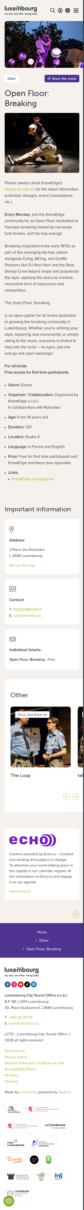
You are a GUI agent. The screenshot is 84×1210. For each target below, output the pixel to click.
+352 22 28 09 (20, 1017)
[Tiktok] (27, 984)
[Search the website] (52, 10)
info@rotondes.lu (27, 615)
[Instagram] (14, 984)
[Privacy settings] (9, 1201)
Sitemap (11, 1081)
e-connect (28, 1091)
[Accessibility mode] (60, 10)
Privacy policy (16, 1056)
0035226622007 (27, 609)
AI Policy (12, 1075)
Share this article (64, 78)
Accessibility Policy (20, 1069)
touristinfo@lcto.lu (23, 1023)
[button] (66, 796)
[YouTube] (21, 984)
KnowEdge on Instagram (33, 479)
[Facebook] (7, 984)
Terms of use (15, 1050)
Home (42, 932)
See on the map (22, 565)
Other (44, 940)
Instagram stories (20, 189)
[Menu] (76, 10)
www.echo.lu (20, 891)
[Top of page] (75, 914)
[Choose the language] (67, 10)
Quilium (64, 1091)
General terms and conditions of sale (34, 1063)
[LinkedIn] (34, 984)
